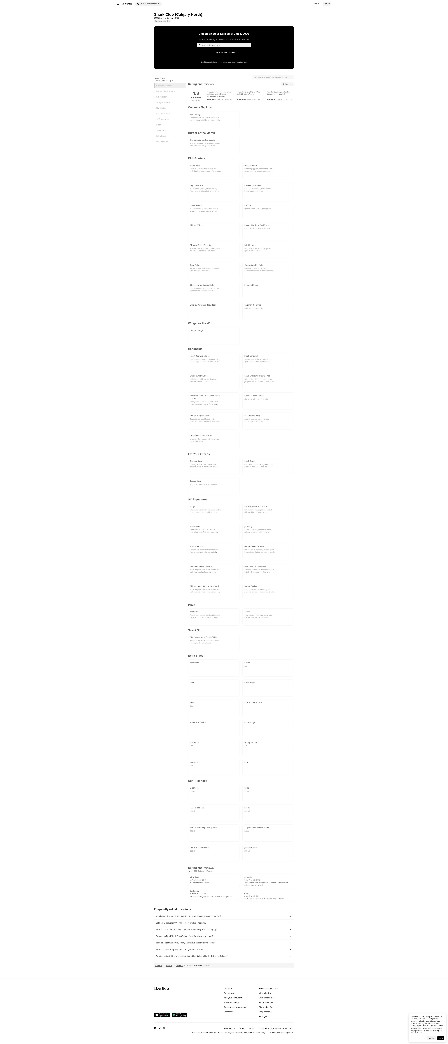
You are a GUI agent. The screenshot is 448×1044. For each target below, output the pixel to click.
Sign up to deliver (231, 1002)
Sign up (327, 4)
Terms (241, 1028)
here (420, 1033)
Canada (158, 965)
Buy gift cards (230, 993)
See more (289, 84)
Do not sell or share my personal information (276, 1028)
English (265, 1016)
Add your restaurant (233, 997)
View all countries (267, 997)
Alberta (169, 965)
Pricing (251, 1028)
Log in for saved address (225, 52)
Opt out (431, 1038)
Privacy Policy (229, 1028)
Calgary (179, 965)
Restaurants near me (268, 988)
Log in (316, 4)
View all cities (265, 993)
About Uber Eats (266, 1007)
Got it (441, 1038)
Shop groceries (265, 1011)
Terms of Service (253, 1032)
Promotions (229, 1011)
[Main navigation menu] (118, 4)
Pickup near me (266, 1002)
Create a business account (235, 1007)
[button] (224, 916)
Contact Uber (242, 62)
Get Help (228, 988)
